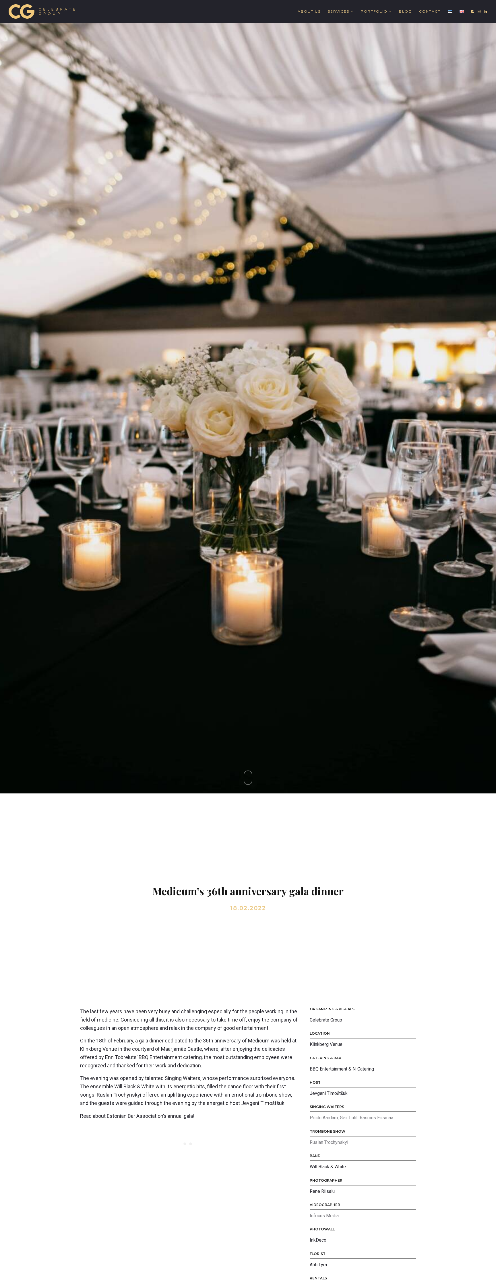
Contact (430, 11)
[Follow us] (473, 11)
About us (309, 11)
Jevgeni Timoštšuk (329, 1093)
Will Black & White (328, 1166)
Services (338, 11)
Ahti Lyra (318, 1264)
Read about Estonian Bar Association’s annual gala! (137, 1116)
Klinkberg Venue (326, 1044)
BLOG (405, 11)
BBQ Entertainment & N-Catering (342, 1069)
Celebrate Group (326, 1020)
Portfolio (374, 11)
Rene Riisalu (322, 1191)
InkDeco (318, 1240)
